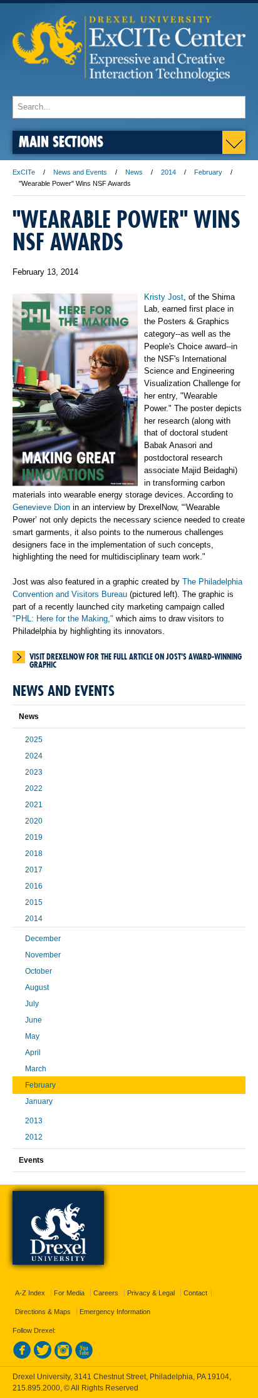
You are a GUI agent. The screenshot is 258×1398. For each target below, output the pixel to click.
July (32, 1003)
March (35, 1068)
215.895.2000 (36, 1388)
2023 (34, 772)
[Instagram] (63, 1356)
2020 (34, 821)
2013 (34, 1120)
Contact (195, 1293)
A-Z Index (30, 1293)
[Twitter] (42, 1356)
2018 (34, 853)
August (37, 987)
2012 (34, 1137)
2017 (34, 869)
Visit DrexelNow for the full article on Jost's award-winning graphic (135, 657)
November (43, 955)
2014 (168, 172)
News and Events (80, 172)
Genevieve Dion (41, 507)
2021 (34, 804)
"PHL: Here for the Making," (63, 618)
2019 (34, 837)
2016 (34, 886)
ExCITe (24, 172)
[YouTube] (84, 1356)
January (39, 1101)
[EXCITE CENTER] (129, 90)
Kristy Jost (163, 297)
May (32, 1036)
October (38, 971)
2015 (34, 902)
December (43, 938)
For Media (69, 1293)
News (134, 172)
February (208, 172)
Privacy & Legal (151, 1293)
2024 (34, 756)
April (33, 1052)
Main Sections (61, 141)
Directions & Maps (43, 1311)
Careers (105, 1293)
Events (31, 1160)
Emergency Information (115, 1311)
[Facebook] (22, 1356)
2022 (34, 788)
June (33, 1020)
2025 (34, 739)
